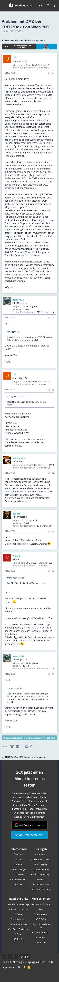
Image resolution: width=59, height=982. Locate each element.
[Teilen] (48, 73)
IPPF (14, 956)
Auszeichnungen (18, 869)
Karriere (18, 859)
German (25, 956)
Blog (41, 909)
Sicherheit (40, 937)
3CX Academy (40, 914)
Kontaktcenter (40, 864)
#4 (53, 473)
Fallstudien (18, 874)
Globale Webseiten (18, 879)
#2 (53, 317)
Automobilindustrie (41, 889)
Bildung (40, 879)
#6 (53, 571)
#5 (53, 531)
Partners (18, 864)
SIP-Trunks (18, 939)
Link (46, 162)
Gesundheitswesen (40, 884)
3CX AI (18, 934)
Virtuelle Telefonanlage (18, 904)
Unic (6, 30)
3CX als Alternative (40, 932)
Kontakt (18, 884)
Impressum (9, 967)
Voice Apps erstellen (18, 909)
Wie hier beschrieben (29, 236)
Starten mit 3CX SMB (40, 904)
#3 (53, 389)
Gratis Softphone (18, 919)
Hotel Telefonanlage (40, 874)
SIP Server (18, 914)
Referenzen (40, 942)
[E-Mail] (24, 746)
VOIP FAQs (41, 919)
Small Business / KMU (40, 859)
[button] (5, 5)
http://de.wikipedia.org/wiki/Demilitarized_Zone (29, 618)
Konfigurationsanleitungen (41, 926)
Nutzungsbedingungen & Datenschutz (33, 961)
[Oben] (24, 967)
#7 (53, 674)
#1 (53, 73)
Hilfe (19, 967)
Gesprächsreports (18, 924)
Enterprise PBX (40, 854)
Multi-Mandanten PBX (40, 869)
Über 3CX (18, 854)
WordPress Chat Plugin (18, 929)
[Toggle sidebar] (54, 5)
